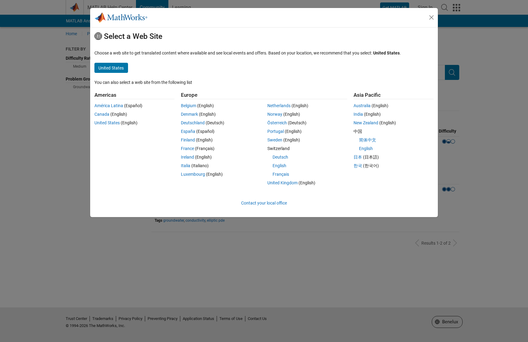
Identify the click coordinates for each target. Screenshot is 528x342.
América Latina (108, 105)
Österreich (277, 122)
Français (281, 174)
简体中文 (367, 139)
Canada (101, 114)
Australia (362, 105)
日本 (358, 157)
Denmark (189, 114)
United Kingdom (282, 182)
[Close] (431, 17)
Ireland (187, 157)
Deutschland (193, 122)
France (187, 148)
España (188, 131)
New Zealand (366, 122)
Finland (188, 139)
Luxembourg (193, 174)
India (358, 114)
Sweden (274, 139)
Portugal (275, 131)
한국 (358, 165)
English (279, 165)
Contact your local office (264, 203)
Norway (274, 114)
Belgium (188, 105)
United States (107, 122)
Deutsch (280, 157)
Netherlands (279, 105)
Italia (185, 165)
